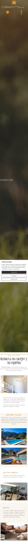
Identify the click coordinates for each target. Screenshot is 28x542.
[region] (14, 271)
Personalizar (14, 275)
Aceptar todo (14, 272)
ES (21, 10)
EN (21, 12)
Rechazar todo (14, 279)
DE (21, 14)
